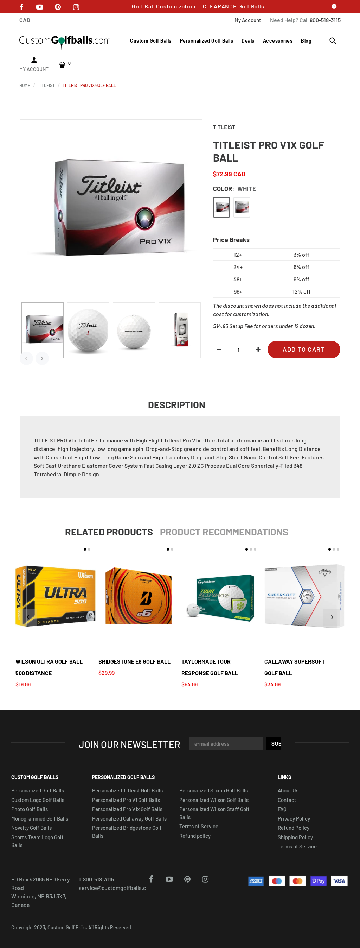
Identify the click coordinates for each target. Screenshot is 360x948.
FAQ (282, 809)
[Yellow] (241, 207)
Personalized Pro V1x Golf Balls (127, 809)
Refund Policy (293, 827)
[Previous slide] (28, 617)
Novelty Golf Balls (31, 827)
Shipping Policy (295, 837)
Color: (234, 189)
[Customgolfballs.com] (65, 42)
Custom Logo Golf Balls (37, 800)
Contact (287, 800)
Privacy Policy (294, 818)
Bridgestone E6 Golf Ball (134, 661)
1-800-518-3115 (96, 879)
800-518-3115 (325, 20)
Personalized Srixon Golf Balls (213, 790)
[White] (221, 207)
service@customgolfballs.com (116, 887)
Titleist (224, 127)
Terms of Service (198, 826)
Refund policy (195, 836)
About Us (288, 790)
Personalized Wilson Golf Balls (214, 800)
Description (176, 404)
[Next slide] (331, 617)
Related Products (109, 531)
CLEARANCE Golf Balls (233, 6)
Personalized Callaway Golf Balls (129, 818)
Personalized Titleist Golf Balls (127, 790)
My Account (247, 20)
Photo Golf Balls (29, 809)
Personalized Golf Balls (37, 790)
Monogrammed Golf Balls (39, 818)
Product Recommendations (224, 531)
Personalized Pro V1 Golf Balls (126, 800)
